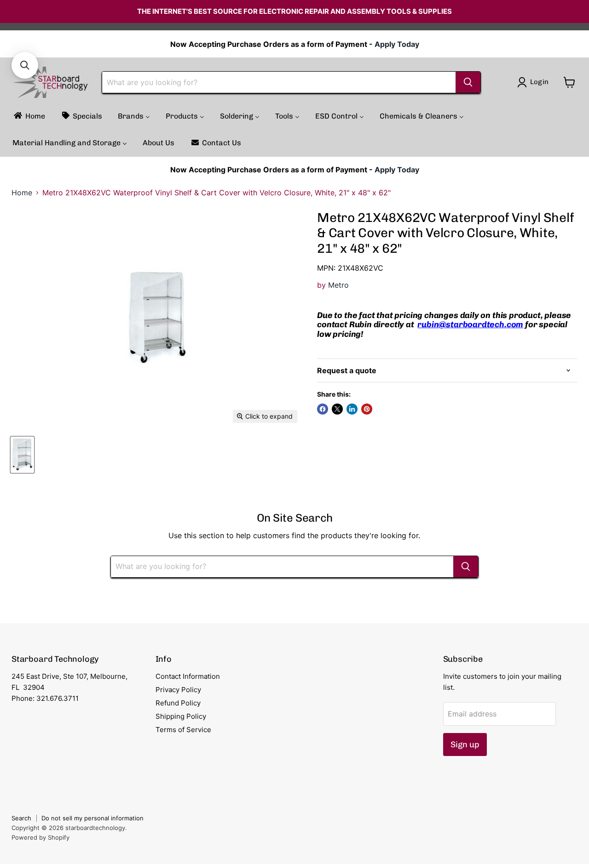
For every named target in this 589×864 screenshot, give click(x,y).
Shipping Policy (181, 716)
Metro (338, 285)
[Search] (468, 82)
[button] (25, 65)
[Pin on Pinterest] (366, 409)
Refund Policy (178, 703)
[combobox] (279, 82)
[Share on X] (337, 409)
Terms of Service (183, 729)
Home (22, 192)
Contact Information (188, 676)
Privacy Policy (178, 689)
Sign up (464, 744)
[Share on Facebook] (322, 409)
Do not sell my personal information (92, 818)
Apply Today (397, 44)
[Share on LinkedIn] (352, 409)
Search (21, 818)
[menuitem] (29, 116)
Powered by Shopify (40, 837)
